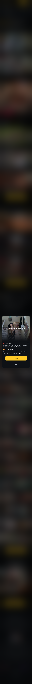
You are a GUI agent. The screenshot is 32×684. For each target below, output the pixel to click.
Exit (16, 364)
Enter (16, 358)
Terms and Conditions (16, 346)
